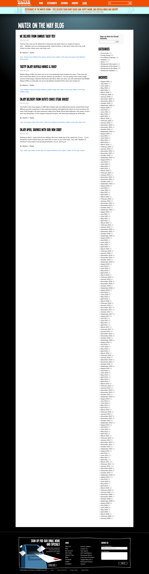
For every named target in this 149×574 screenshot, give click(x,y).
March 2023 (105, 170)
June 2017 (104, 320)
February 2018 (106, 303)
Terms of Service (61, 570)
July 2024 (104, 136)
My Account (69, 551)
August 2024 (105, 134)
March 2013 (105, 410)
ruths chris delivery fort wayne (54, 122)
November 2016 (106, 336)
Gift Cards (68, 553)
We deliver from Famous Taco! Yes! (37, 36)
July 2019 (104, 266)
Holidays (104, 60)
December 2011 (106, 442)
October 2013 (105, 394)
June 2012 (104, 429)
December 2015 (106, 360)
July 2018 (104, 292)
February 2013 (106, 412)
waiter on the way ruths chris (75, 122)
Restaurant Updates (108, 70)
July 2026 (104, 84)
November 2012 (106, 418)
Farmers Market (85, 546)
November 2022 (106, 179)
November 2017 (106, 310)
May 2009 (104, 510)
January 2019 (105, 279)
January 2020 (105, 253)
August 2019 (105, 264)
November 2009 (106, 496)
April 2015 (104, 377)
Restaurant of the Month (109, 66)
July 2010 (104, 479)
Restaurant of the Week (109, 68)
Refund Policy (84, 570)
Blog (66, 557)
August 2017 (105, 316)
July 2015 (104, 370)
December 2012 (106, 416)
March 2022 (105, 197)
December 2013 (106, 390)
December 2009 (106, 494)
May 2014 (104, 379)
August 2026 (105, 81)
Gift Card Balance (86, 553)
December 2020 (106, 229)
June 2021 (104, 216)
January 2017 (105, 331)
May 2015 (104, 375)
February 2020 (106, 251)
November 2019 (106, 257)
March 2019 (105, 275)
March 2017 (105, 327)
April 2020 (104, 247)
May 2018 (104, 297)
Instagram (68, 564)
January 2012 (105, 440)
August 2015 (105, 368)
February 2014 (106, 386)
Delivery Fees (69, 555)
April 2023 (104, 168)
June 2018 (104, 294)
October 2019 (105, 260)
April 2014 (104, 381)
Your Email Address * (106, 546)
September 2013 (106, 397)
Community (105, 53)
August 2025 (105, 107)
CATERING (64, 3)
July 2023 (104, 162)
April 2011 (104, 460)
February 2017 (106, 329)
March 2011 (105, 462)
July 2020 (104, 240)
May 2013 (104, 405)
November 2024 (106, 127)
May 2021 (104, 218)
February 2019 (106, 277)
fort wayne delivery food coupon (55, 150)
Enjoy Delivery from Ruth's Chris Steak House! (44, 99)
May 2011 (104, 457)
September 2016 (106, 340)
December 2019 (106, 255)
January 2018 (105, 305)
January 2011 (105, 466)
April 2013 (104, 407)
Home (52, 570)
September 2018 (106, 288)
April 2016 (104, 351)
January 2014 (105, 388)
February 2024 (106, 147)
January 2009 (105, 518)
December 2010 (106, 468)
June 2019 (104, 268)
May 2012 (104, 431)
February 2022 (106, 199)
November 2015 (106, 362)
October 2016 (105, 338)
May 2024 (104, 140)
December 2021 (106, 203)
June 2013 (104, 403)
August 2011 (105, 451)
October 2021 (105, 207)
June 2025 (104, 112)
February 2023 (106, 173)
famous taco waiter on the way (57, 57)
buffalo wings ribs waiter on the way (59, 89)
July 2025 (104, 110)
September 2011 (106, 449)
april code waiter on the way (33, 150)
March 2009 (105, 514)
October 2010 (105, 473)
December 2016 (106, 333)
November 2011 (106, 444)
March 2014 (105, 383)
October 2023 (105, 155)
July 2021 (104, 214)
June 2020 (104, 242)
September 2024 (106, 131)
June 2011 (104, 455)
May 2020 (104, 244)
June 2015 (104, 373)
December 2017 (106, 307)
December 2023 (106, 151)
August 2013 (105, 399)
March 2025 (105, 118)
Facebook (68, 559)
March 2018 (105, 301)
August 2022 (105, 186)
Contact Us (84, 549)
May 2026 (104, 88)
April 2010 (104, 486)
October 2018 (105, 286)
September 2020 (106, 236)
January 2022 (105, 201)
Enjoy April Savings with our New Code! (40, 129)
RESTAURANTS (52, 3)
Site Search (84, 551)
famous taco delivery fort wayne (35, 57)
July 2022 (104, 188)
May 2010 (104, 483)
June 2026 (104, 86)
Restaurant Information (109, 64)
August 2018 (105, 290)
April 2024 (104, 142)
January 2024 (105, 149)
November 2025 (106, 101)
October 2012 (105, 420)
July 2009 (104, 505)
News (103, 62)
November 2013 (106, 392)
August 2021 (105, 212)
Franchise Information (87, 557)
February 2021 (106, 225)
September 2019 (106, 262)
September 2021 (106, 210)
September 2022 (106, 184)
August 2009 (105, 503)
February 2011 (106, 464)
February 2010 (106, 490)
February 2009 (106, 516)
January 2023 (105, 175)
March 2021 (105, 223)
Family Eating (105, 55)
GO (130, 3)
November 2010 (106, 470)
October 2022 (105, 181)
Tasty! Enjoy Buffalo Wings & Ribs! (38, 66)
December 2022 (106, 177)
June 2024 (104, 138)
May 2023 (104, 166)
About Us (68, 546)
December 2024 (106, 125)
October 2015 (105, 364)
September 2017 (106, 314)
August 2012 (105, 425)
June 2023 (104, 164)
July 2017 (104, 318)
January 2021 (105, 227)
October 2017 (105, 312)
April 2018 (104, 299)
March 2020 (105, 249)
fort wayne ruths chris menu (33, 122)
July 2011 (104, 453)
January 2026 (105, 97)
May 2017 (104, 323)
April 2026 (104, 90)
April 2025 (104, 116)
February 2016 (106, 355)
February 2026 (106, 94)
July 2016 (104, 344)
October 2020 (105, 234)
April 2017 (104, 325)
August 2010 (105, 477)
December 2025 (106, 99)
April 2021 (104, 220)
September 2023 (106, 157)
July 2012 (104, 427)
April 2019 (104, 273)
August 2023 (105, 160)
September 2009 (106, 501)
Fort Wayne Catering (108, 57)
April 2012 (104, 433)
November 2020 (106, 231)
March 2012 (105, 436)
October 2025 (105, 103)
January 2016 (105, 357)
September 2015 (106, 366)
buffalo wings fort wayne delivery (35, 89)
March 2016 (105, 353)
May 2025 (104, 114)
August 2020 (105, 238)
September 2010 (106, 475)
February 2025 (106, 120)
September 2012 (106, 423)
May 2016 (104, 349)
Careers (75, 3)
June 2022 (104, 190)
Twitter (67, 561)
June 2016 (104, 347)
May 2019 (104, 270)
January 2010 (105, 492)
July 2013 (104, 401)
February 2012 (106, 438)
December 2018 (106, 281)
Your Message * (105, 551)
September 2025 (106, 105)
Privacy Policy (74, 570)
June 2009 (104, 507)
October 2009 (105, 499)
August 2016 (105, 342)
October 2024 (105, 129)
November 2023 (106, 153)
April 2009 (104, 512)
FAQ (66, 548)
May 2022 (104, 192)
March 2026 (105, 92)
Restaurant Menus (86, 555)
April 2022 (104, 194)
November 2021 (106, 205)
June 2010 (104, 481)
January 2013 (105, 414)
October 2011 (105, 447)
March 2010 (105, 488)
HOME (41, 3)
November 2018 (106, 284)
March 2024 (105, 144)
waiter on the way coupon (76, 150)
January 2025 (105, 123)
